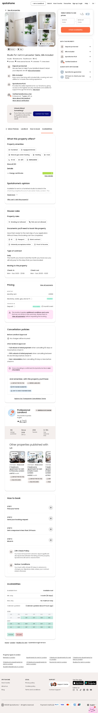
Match (49, 3)
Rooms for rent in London (58, 662)
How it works (57, 3)
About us (5, 686)
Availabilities (47, 129)
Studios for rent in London (81, 662)
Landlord (24, 129)
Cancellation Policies (10, 129)
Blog (3, 690)
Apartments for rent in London (36, 657)
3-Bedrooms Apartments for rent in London (12, 663)
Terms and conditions (32, 690)
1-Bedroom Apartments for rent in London (60, 658)
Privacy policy (30, 683)
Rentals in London (9, 657)
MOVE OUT (81, 20)
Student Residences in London (13, 667)
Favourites (67, 3)
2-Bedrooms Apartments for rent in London (82, 658)
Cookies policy (30, 686)
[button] (87, 3)
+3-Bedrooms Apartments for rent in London (36, 663)
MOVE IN (64, 20)
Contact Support (54, 690)
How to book (35, 129)
